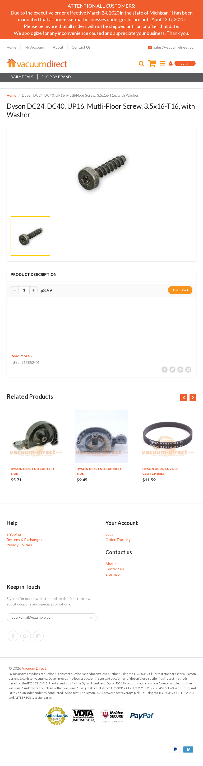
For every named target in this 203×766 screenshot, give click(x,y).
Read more (21, 356)
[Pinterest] (25, 636)
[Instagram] (38, 636)
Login (109, 534)
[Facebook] (13, 636)
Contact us (114, 569)
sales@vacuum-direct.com (174, 47)
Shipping (14, 534)
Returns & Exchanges (24, 539)
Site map (112, 574)
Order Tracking (118, 539)
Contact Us (81, 47)
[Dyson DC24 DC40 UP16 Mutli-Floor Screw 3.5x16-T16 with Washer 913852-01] (101, 171)
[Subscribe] (91, 617)
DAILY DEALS (22, 76)
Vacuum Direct (34, 668)
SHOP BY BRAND (56, 76)
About (58, 47)
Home (11, 47)
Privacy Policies (19, 545)
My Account (35, 47)
